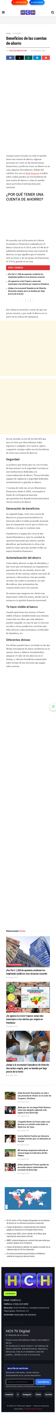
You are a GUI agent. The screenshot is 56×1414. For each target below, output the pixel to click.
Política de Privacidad (33, 1409)
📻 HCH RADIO (37, 2)
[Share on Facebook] (10, 58)
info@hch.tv (15, 1300)
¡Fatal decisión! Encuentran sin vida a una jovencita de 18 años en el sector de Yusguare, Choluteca (34, 1095)
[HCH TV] (28, 1280)
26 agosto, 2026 (12, 977)
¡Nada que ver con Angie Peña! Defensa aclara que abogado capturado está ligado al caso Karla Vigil (34, 1110)
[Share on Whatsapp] (29, 58)
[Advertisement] (28, 19)
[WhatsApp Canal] (53, 707)
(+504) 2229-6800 (20, 1304)
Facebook (9, 1394)
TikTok (38, 1394)
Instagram (27, 1394)
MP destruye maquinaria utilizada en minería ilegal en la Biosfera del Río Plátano (33, 1153)
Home (8, 33)
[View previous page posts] (26, 301)
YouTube (48, 1394)
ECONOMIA (17, 33)
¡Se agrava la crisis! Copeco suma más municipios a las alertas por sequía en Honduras (24, 1019)
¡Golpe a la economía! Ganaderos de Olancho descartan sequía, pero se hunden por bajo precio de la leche (27, 291)
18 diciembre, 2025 (38, 51)
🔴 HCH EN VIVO (19, 2)
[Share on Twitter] (19, 58)
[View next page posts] (30, 301)
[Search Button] (52, 12)
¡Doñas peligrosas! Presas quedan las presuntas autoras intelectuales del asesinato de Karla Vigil (33, 1167)
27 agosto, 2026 (24, 1102)
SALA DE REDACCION (18, 51)
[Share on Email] (46, 58)
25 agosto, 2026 (12, 1075)
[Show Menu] (3, 12)
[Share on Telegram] (37, 58)
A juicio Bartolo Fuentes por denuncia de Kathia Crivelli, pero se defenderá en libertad (34, 1138)
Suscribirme (43, 1382)
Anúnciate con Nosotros (25, 1314)
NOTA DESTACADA (14, 964)
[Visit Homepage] (28, 12)
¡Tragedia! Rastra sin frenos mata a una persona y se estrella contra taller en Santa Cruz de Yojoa (34, 1124)
